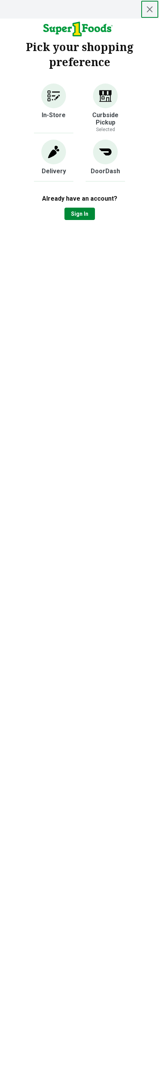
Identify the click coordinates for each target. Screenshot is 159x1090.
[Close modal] (149, 9)
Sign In (79, 214)
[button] (54, 108)
